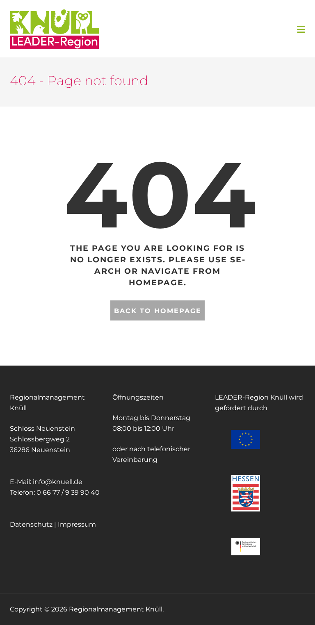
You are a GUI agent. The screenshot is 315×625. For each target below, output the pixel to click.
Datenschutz (31, 524)
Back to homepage (157, 311)
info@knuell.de (57, 482)
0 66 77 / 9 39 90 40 (68, 492)
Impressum (77, 524)
